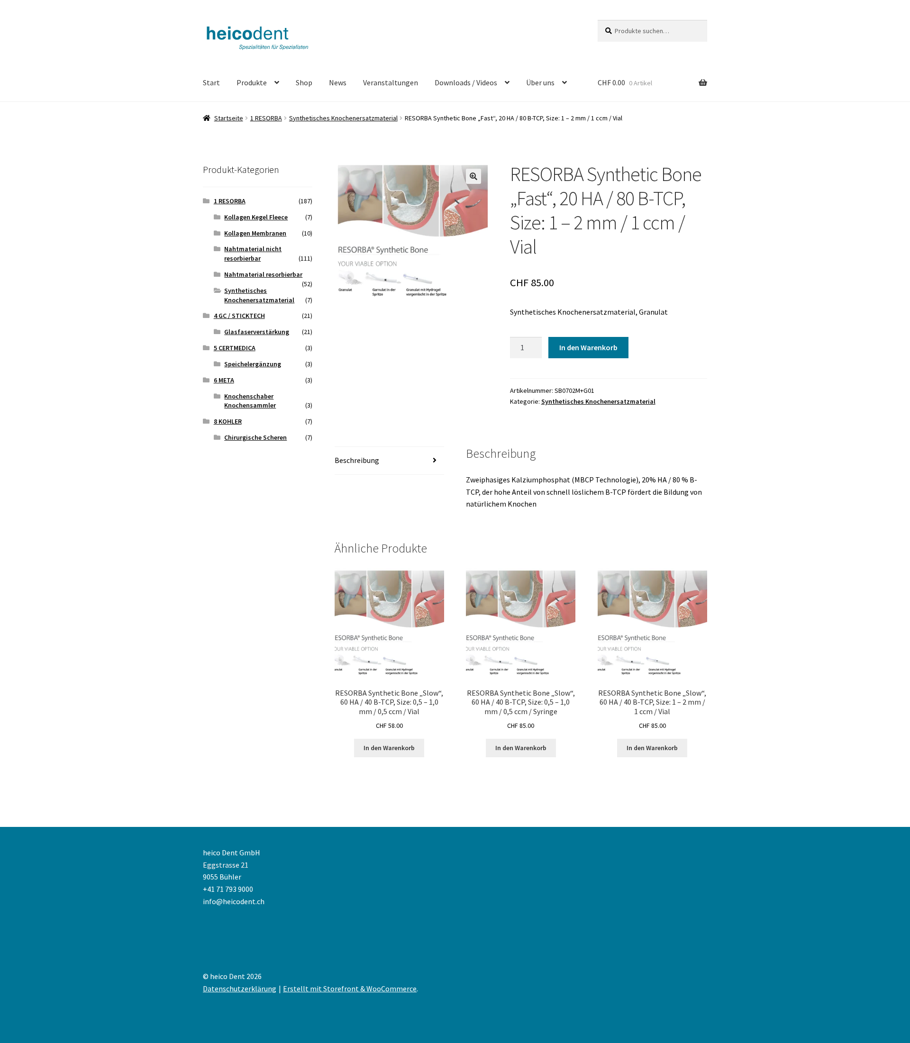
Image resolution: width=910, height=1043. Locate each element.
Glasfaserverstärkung (256, 331)
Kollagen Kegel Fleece (256, 217)
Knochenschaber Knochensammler (250, 401)
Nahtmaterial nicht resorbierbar (253, 254)
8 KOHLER (228, 421)
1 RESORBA (266, 118)
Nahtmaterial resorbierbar (263, 274)
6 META (224, 380)
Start (211, 82)
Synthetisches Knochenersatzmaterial (343, 118)
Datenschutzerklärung (239, 988)
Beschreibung (357, 460)
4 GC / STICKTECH (239, 315)
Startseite (228, 118)
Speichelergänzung (252, 364)
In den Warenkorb (588, 347)
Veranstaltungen (390, 82)
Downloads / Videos (466, 82)
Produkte (252, 82)
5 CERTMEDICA (234, 348)
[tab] (389, 461)
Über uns (540, 82)
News (337, 82)
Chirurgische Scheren (255, 437)
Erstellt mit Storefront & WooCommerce (350, 988)
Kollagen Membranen (255, 233)
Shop (304, 82)
